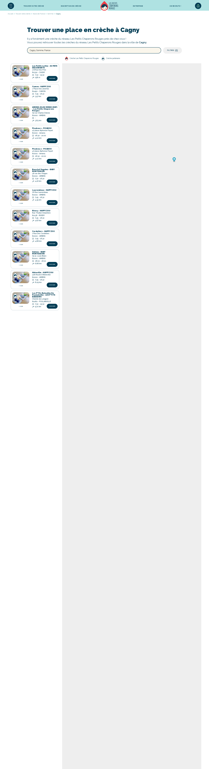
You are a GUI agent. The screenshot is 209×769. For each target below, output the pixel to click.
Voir (21, 79)
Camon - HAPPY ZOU (41, 87)
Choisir (52, 78)
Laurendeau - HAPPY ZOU (44, 190)
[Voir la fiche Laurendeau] (20, 195)
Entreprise (138, 6)
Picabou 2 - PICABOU (42, 149)
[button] (11, 6)
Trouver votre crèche (33, 6)
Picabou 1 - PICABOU (42, 128)
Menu (11, 6)
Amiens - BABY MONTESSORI (38, 253)
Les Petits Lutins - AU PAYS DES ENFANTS (44, 67)
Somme (50, 14)
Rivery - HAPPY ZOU (41, 211)
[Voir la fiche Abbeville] (20, 277)
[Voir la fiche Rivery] (20, 215)
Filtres (170, 50)
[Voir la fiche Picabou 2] (20, 154)
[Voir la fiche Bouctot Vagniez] (20, 174)
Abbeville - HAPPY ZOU (42, 272)
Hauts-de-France (39, 14)
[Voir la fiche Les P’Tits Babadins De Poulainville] (20, 298)
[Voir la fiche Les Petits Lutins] (20, 71)
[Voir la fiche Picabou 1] (20, 133)
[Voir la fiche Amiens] (20, 257)
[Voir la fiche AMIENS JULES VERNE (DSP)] (20, 112)
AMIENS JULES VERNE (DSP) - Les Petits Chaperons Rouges (44, 109)
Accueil (109, 6)
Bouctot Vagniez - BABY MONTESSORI (43, 170)
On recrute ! (175, 6)
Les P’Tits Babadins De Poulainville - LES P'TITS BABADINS (43, 295)
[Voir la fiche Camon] (20, 91)
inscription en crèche (71, 6)
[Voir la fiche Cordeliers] (20, 236)
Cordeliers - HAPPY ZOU (43, 231)
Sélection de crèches (198, 6)
